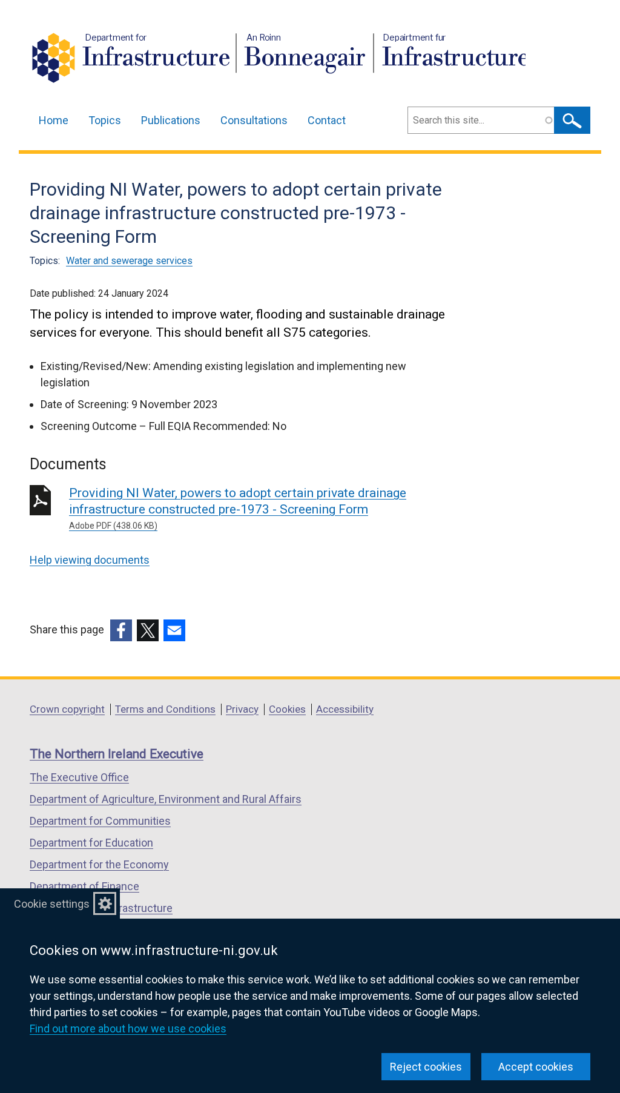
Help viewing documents (90, 559)
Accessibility (345, 709)
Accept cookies (535, 1066)
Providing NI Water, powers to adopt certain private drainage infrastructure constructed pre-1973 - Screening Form (237, 508)
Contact (327, 120)
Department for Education (91, 842)
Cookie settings (52, 903)
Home (53, 120)
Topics (104, 120)
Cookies (287, 709)
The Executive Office (79, 777)
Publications (170, 120)
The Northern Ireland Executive (116, 754)
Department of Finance (84, 886)
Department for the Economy (99, 864)
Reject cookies (426, 1066)
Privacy (242, 709)
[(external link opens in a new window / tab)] (121, 630)
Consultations (254, 120)
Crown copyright (67, 709)
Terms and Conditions (165, 709)
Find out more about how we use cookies (128, 1028)
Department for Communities (100, 820)
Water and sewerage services (129, 260)
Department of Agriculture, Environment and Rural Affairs (166, 799)
